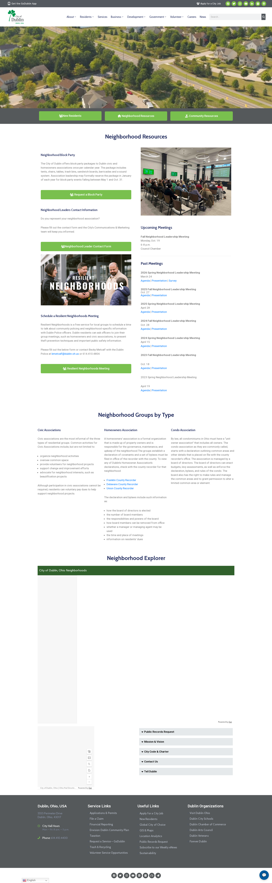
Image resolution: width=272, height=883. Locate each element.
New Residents (148, 819)
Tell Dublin (150, 771)
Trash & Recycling (100, 847)
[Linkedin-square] (139, 875)
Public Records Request (159, 731)
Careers (191, 16)
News (203, 16)
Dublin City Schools (201, 818)
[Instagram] (240, 3)
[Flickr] (257, 3)
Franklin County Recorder (121, 480)
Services (102, 16)
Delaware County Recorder (122, 484)
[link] (65, 353)
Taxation (95, 835)
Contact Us (151, 761)
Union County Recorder (120, 488)
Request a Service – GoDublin (107, 841)
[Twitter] (234, 3)
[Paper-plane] (158, 875)
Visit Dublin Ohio (200, 813)
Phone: (55, 838)
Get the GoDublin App (24, 3)
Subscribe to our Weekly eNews (158, 847)
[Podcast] (263, 3)
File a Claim (96, 818)
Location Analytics (151, 836)
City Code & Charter (156, 751)
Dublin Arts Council (201, 830)
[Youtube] (246, 3)
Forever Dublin (198, 841)
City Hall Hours (51, 826)
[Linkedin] (251, 3)
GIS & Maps (146, 830)
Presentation (159, 280)
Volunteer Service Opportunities (109, 852)
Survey (173, 280)
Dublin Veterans (199, 835)
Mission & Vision (154, 741)
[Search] (263, 17)
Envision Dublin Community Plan (109, 830)
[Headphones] (152, 875)
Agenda (145, 280)
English (31, 880)
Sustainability (148, 853)
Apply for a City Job (151, 813)
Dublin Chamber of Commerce (208, 824)
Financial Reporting (101, 824)
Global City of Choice (152, 824)
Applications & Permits (103, 813)
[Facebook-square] (228, 3)
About (70, 16)
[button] (186, 732)
